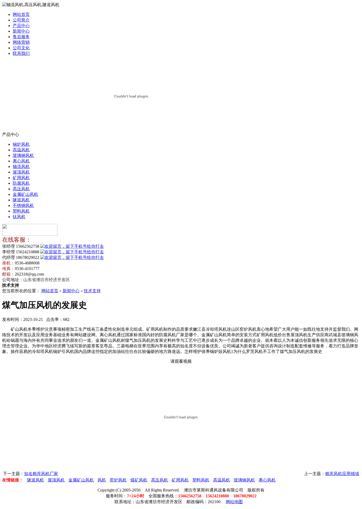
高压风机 (21, 189)
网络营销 (21, 42)
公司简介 (21, 20)
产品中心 (21, 25)
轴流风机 (21, 166)
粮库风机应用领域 (342, 473)
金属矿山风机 (25, 194)
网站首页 (21, 14)
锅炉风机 (21, 144)
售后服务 (21, 36)
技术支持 (92, 291)
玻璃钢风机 (23, 155)
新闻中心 (21, 31)
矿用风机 (21, 177)
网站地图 (234, 501)
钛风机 (19, 216)
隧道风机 (21, 200)
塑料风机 (21, 211)
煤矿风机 (138, 480)
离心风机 (21, 161)
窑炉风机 (118, 480)
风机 (102, 480)
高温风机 (21, 150)
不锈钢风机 (23, 205)
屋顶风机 (21, 172)
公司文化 (21, 48)
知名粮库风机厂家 (41, 473)
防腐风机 (21, 183)
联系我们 (21, 53)
